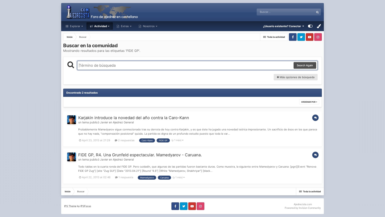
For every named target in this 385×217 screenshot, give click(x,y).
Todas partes (301, 11)
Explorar (74, 26)
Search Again (305, 65)
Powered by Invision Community (303, 207)
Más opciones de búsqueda (296, 77)
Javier (104, 122)
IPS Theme (70, 206)
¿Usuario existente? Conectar (282, 26)
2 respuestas (126, 140)
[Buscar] (317, 12)
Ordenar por (308, 102)
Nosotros (148, 26)
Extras (125, 26)
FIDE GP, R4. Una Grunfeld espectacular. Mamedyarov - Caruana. (140, 155)
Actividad (100, 26)
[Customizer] (310, 26)
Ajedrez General (123, 122)
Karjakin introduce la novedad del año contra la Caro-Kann (133, 117)
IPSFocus (85, 206)
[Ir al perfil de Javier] (71, 119)
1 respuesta (125, 177)
